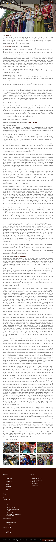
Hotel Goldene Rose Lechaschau (13, 509)
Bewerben (8, 491)
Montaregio (34, 481)
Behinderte (8, 486)
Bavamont (8, 524)
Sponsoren (8, 488)
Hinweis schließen (47, 540)
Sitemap (8, 484)
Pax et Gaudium (35, 483)
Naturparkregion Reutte (11, 522)
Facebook (8, 531)
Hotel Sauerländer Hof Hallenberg (13, 514)
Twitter (7, 534)
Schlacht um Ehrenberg (32, 122)
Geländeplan (9, 481)
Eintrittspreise (9, 478)
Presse (7, 489)
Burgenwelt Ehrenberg (36, 478)
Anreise (7, 483)
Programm (8, 480)
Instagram (8, 532)
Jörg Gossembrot (7, 46)
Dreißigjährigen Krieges (21, 256)
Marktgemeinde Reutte (37, 480)
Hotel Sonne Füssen (10, 513)
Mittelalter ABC (35, 485)
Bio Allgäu (8, 510)
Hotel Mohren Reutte (10, 507)
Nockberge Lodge (10, 515)
